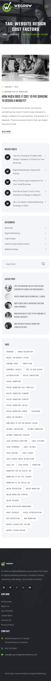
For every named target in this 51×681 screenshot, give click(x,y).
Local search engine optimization (20, 459)
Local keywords (12, 447)
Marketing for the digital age (18, 471)
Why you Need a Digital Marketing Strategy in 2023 (28, 204)
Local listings (30, 447)
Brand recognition (25, 351)
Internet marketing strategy (18, 435)
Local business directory (16, 441)
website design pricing (15, 530)
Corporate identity (14, 369)
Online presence (12, 500)
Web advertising (13, 518)
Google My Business (14, 417)
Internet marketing (35, 429)
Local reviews (12, 453)
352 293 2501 (11, 648)
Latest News (6, 615)
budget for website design (17, 357)
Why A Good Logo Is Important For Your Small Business (28, 182)
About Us (5, 606)
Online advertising (14, 488)
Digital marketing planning (17, 393)
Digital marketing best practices (20, 387)
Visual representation (32, 512)
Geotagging (36, 411)
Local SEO (10, 465)
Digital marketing (13, 381)
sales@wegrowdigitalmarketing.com (21, 655)
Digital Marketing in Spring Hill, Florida (26, 172)
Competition (27, 363)
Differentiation (12, 375)
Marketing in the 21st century (19, 476)
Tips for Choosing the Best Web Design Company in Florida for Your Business (29, 159)
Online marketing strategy (17, 494)
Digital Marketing (12, 233)
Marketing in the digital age (18, 482)
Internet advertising (14, 429)
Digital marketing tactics (17, 405)
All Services (6, 602)
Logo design (23, 465)
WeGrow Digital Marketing (16, 92)
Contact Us (6, 620)
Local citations (38, 441)
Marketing (36, 465)
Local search (27, 453)
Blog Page (15, 34)
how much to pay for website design (22, 423)
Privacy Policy (7, 625)
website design (11, 249)
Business (9, 228)
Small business (12, 512)
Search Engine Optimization (17, 244)
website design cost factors (18, 524)
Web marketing (30, 518)
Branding (10, 351)
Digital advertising (31, 375)
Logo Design (10, 238)
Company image (12, 363)
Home (5, 34)
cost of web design (34, 369)
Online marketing (33, 488)
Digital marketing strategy (17, 399)
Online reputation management (18, 506)
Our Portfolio (7, 611)
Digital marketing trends (16, 411)
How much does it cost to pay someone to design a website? (25, 99)
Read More (6, 132)
